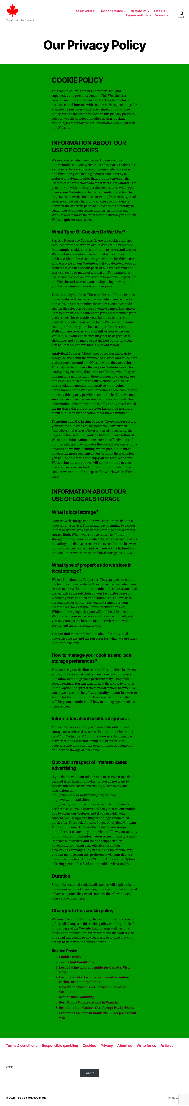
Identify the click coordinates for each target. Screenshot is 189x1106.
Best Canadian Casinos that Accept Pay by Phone (97, 1008)
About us (124, 1045)
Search (9, 1066)
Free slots (159, 10)
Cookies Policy (70, 957)
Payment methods (137, 15)
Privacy (107, 1045)
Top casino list (137, 10)
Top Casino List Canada (31, 1097)
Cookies (89, 1045)
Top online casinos (112, 10)
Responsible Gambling (76, 997)
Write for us (146, 1045)
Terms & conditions (21, 1045)
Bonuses (160, 15)
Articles (167, 1045)
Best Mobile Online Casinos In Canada (88, 1003)
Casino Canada (85, 10)
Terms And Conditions (76, 962)
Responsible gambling (60, 1045)
